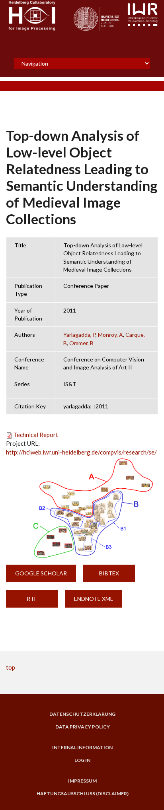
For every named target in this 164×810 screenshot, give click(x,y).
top (10, 667)
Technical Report (36, 434)
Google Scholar (41, 573)
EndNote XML (93, 598)
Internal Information (82, 747)
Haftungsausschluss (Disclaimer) (83, 793)
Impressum (82, 781)
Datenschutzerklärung (82, 714)
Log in (82, 760)
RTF (32, 598)
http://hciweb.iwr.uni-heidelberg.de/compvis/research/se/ (81, 452)
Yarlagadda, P (79, 334)
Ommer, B (81, 343)
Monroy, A (110, 334)
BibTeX (109, 573)
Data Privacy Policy (82, 727)
